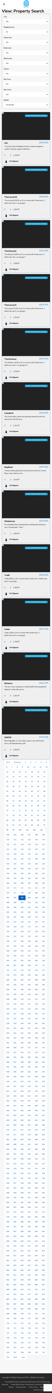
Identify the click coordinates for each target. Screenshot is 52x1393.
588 (36, 1222)
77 (7, 815)
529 (43, 1173)
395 (29, 1067)
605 (29, 1236)
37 (20, 786)
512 (7, 1164)
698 (7, 1314)
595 (43, 1226)
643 (43, 1265)
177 (14, 893)
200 (7, 912)
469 (43, 1125)
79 (20, 815)
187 (43, 898)
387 (14, 1062)
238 (22, 941)
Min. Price (7, 79)
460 (22, 1120)
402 (36, 1072)
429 (14, 1096)
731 (29, 1338)
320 (7, 1009)
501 (14, 1154)
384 (36, 1057)
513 (14, 1164)
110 (7, 839)
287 (29, 980)
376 (22, 1052)
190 (22, 902)
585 (14, 1222)
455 (29, 1115)
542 (7, 1188)
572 (7, 1212)
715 (43, 1323)
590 (7, 1226)
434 (7, 1101)
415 (43, 1081)
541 (43, 1183)
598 (22, 1231)
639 (14, 1265)
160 (22, 878)
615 (14, 1246)
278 (7, 975)
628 (22, 1256)
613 (43, 1241)
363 (14, 1043)
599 (29, 1231)
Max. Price (7, 90)
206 (7, 917)
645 (14, 1270)
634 (22, 1260)
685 (43, 1299)
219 (14, 927)
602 (7, 1236)
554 (7, 1197)
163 (43, 878)
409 (43, 1077)
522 (36, 1168)
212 (7, 922)
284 (7, 980)
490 (22, 1144)
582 (36, 1217)
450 (36, 1110)
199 (43, 907)
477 (14, 1135)
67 (32, 806)
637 (43, 1260)
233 (29, 936)
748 (22, 1352)
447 (14, 1110)
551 (29, 1193)
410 (7, 1081)
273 (14, 970)
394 (22, 1067)
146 (7, 869)
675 (14, 1294)
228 (36, 931)
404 (7, 1077)
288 (36, 980)
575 (29, 1212)
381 (14, 1057)
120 (36, 844)
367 (43, 1043)
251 (29, 951)
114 (36, 839)
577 (43, 1212)
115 (43, 839)
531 (14, 1178)
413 (29, 1081)
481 (43, 1135)
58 (20, 801)
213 (14, 922)
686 (7, 1304)
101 (27, 830)
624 (36, 1251)
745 (43, 1347)
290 (7, 985)
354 (36, 1033)
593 (29, 1226)
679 (43, 1294)
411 (14, 1081)
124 (22, 849)
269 (29, 965)
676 (22, 1294)
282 (36, 975)
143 (29, 864)
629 (29, 1256)
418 (22, 1086)
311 (29, 999)
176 (7, 893)
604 (22, 1236)
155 (29, 873)
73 (26, 810)
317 (29, 1004)
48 (44, 791)
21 (7, 777)
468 (36, 1125)
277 (43, 970)
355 (43, 1033)
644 (7, 1270)
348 (36, 1028)
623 (29, 1251)
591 (14, 1226)
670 (22, 1289)
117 (14, 844)
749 (29, 1352)
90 (44, 820)
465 (14, 1125)
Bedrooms (7, 48)
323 (29, 1009)
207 (14, 917)
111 (14, 839)
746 (7, 1352)
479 (29, 1135)
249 (14, 951)
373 (43, 1048)
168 (36, 883)
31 (26, 781)
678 (36, 1294)
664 (22, 1285)
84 (7, 820)
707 (29, 1318)
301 (43, 989)
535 (43, 1178)
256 (22, 956)
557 (29, 1197)
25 (32, 777)
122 (7, 849)
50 (13, 796)
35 (7, 786)
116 (7, 844)
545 (29, 1188)
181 (43, 893)
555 (14, 1197)
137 (29, 859)
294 (36, 985)
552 (36, 1193)
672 (36, 1289)
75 (38, 810)
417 (14, 1086)
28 (7, 781)
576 (36, 1212)
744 (36, 1347)
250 (22, 951)
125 (29, 849)
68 (38, 806)
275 (29, 970)
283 (43, 975)
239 (29, 941)
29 (13, 781)
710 (7, 1323)
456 (36, 1115)
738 (36, 1343)
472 (22, 1130)
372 (36, 1048)
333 (14, 1018)
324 (36, 1009)
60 (32, 801)
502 (22, 1154)
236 (7, 941)
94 (26, 825)
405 (14, 1077)
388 (22, 1062)
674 (7, 1294)
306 (36, 994)
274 (22, 970)
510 (36, 1159)
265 (43, 960)
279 (14, 975)
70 (7, 810)
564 (36, 1202)
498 (36, 1149)
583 (43, 1217)
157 (43, 873)
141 (14, 864)
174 (36, 888)
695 (29, 1309)
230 (7, 936)
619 (43, 1246)
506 (7, 1159)
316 (22, 1004)
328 (22, 1014)
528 (36, 1173)
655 (43, 1275)
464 (7, 1125)
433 (43, 1096)
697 (43, 1309)
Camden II (8, 413)
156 (36, 873)
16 (20, 772)
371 (29, 1048)
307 (43, 994)
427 (43, 1091)
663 (14, 1285)
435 (14, 1101)
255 (14, 956)
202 (22, 912)
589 (43, 1222)
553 (43, 1193)
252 (36, 951)
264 (36, 960)
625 (43, 1251)
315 (14, 1004)
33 (38, 781)
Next (15, 1357)
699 (14, 1314)
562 (22, 1202)
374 (7, 1052)
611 (29, 1241)
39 (32, 786)
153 (14, 873)
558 (36, 1197)
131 (29, 854)
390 (36, 1062)
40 (38, 786)
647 (29, 1270)
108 (36, 835)
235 (43, 936)
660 (36, 1280)
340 (22, 1023)
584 (7, 1222)
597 (14, 1231)
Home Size (8, 38)
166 (22, 883)
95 (32, 825)
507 (14, 1159)
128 (7, 854)
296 (7, 989)
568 (22, 1207)
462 (36, 1120)
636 (36, 1260)
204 (36, 912)
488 (7, 1144)
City (5, 17)
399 (14, 1072)
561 (14, 1202)
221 (29, 927)
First (8, 762)
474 (36, 1130)
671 (29, 1289)
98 (7, 830)
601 (43, 1231)
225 (14, 931)
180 (36, 893)
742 (22, 1347)
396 (36, 1067)
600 (36, 1231)
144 (36, 864)
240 (36, 941)
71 (13, 810)
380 (7, 1057)
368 (7, 1048)
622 (22, 1251)
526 (22, 1173)
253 (43, 951)
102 (34, 830)
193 (43, 902)
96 (38, 825)
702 (36, 1314)
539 (29, 1183)
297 (14, 989)
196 (22, 907)
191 (29, 902)
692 (7, 1309)
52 (26, 796)
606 (36, 1236)
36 (13, 786)
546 (36, 1188)
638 (7, 1265)
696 (36, 1309)
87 (26, 820)
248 (7, 951)
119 (29, 844)
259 (43, 956)
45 (26, 791)
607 (43, 1236)
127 (43, 849)
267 (14, 965)
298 (22, 989)
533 (29, 1178)
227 (29, 931)
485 (29, 1139)
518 (7, 1168)
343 (43, 1023)
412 (22, 1081)
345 (14, 1028)
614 (7, 1246)
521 (29, 1168)
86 (20, 820)
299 (29, 989)
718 (22, 1328)
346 (22, 1028)
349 (43, 1028)
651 (14, 1275)
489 (14, 1144)
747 (14, 1352)
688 (22, 1304)
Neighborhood (9, 27)
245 (29, 946)
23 (20, 777)
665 (29, 1285)
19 (38, 772)
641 (29, 1265)
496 (22, 1149)
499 (43, 1149)
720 (36, 1328)
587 (29, 1222)
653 (29, 1275)
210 (36, 917)
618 (36, 1246)
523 (43, 1168)
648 (36, 1270)
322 (22, 1009)
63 (7, 806)
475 (43, 1130)
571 (43, 1207)
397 (43, 1067)
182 (7, 898)
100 (20, 830)
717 (14, 1328)
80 (26, 815)
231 (14, 936)
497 (29, 1149)
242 (7, 946)
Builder (6, 100)
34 (44, 781)
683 (29, 1299)
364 (22, 1043)
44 (20, 791)
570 (36, 1207)
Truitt (7, 575)
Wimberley (9, 521)
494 (7, 1149)
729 (14, 1338)
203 (29, 912)
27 (44, 777)
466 (22, 1125)
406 (22, 1077)
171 (14, 888)
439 (43, 1101)
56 (7, 801)
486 (36, 1139)
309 (14, 999)
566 (7, 1207)
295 (43, 985)
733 (43, 1338)
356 (7, 1038)
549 (14, 1193)
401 (29, 1072)
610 (22, 1241)
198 (36, 907)
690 (36, 1304)
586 (22, 1222)
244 (22, 946)
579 (14, 1217)
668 (7, 1289)
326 (7, 1014)
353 (29, 1033)
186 (36, 898)
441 (14, 1106)
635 (29, 1260)
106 (22, 835)
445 (43, 1106)
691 (43, 1304)
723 (14, 1333)
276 (36, 970)
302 (7, 994)
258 (36, 956)
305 (29, 994)
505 (43, 1154)
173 (29, 888)
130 (22, 854)
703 (43, 1314)
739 (43, 1343)
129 (14, 854)
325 (43, 1009)
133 (43, 854)
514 (22, 1164)
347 (29, 1028)
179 (29, 893)
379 (43, 1052)
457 (43, 1115)
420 (36, 1086)
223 (43, 927)
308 (7, 999)
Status (6, 69)
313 (43, 999)
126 (36, 849)
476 (7, 1135)
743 (29, 1347)
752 (7, 1357)
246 (36, 946)
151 (43, 869)
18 (32, 772)
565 (43, 1202)
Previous (17, 762)
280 (22, 975)
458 (7, 1120)
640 (22, 1265)
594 (36, 1226)
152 (7, 873)
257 (29, 956)
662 (7, 1285)
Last (23, 1357)
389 (29, 1062)
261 (14, 960)
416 (7, 1086)
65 (20, 806)
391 (43, 1062)
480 (36, 1135)
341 (29, 1023)
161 (29, 878)
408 (36, 1077)
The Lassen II (10, 305)
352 (22, 1033)
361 (43, 1038)
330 (36, 1014)
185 (29, 898)
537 (14, 1183)
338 (7, 1023)
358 (22, 1038)
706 (22, 1318)
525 (14, 1173)
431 (29, 1096)
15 (13, 772)
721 (43, 1328)
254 (7, 956)
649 (43, 1270)
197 (29, 907)
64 (13, 806)
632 (7, 1260)
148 (22, 869)
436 (22, 1101)
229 (43, 931)
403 (43, 1072)
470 (7, 1130)
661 (43, 1280)
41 (44, 786)
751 (43, 1352)
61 (38, 801)
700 (22, 1314)
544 (22, 1188)
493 (43, 1144)
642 (36, 1265)
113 (29, 839)
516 (36, 1164)
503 (29, 1154)
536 (7, 1183)
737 (29, 1343)
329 (29, 1014)
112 (22, 839)
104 (7, 835)
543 (14, 1188)
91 (7, 825)
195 (14, 907)
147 (14, 869)
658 (22, 1280)
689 (29, 1304)
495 (14, 1149)
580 (22, 1217)
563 (29, 1202)
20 (44, 772)
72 (20, 810)
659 (29, 1280)
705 (14, 1318)
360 (36, 1038)
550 (22, 1193)
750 (36, 1352)
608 (7, 1241)
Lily (6, 143)
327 (14, 1014)
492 (36, 1144)
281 (29, 975)
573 (14, 1212)
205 (43, 912)
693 (14, 1309)
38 (26, 786)
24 (26, 777)
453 (14, 1115)
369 (14, 1048)
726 (36, 1333)
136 (22, 859)
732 (36, 1338)
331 (43, 1014)
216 (36, 922)
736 (22, 1343)
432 (36, 1096)
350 (7, 1033)
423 (14, 1091)
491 (29, 1144)
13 (47, 767)
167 (29, 883)
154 (22, 873)
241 (43, 941)
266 (7, 965)
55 (44, 796)
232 (22, 936)
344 (7, 1028)
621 (14, 1251)
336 (36, 1018)
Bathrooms (8, 58)
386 (7, 1062)
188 (7, 902)
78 (13, 815)
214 (22, 922)
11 (34, 767)
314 (7, 1004)
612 (36, 1241)
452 (7, 1115)
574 (22, 1212)
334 (22, 1018)
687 (14, 1304)
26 (38, 777)
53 (32, 796)
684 (36, 1299)
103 (41, 830)
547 (43, 1188)
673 (43, 1289)
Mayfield (8, 467)
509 (29, 1159)
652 (22, 1275)
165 (14, 883)
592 (22, 1226)
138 (36, 859)
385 (43, 1057)
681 (14, 1299)
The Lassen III (10, 197)
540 (36, 1183)
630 (36, 1256)
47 (38, 791)
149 (29, 869)
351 (14, 1033)
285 (14, 980)
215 (29, 922)
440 (7, 1106)
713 (29, 1323)
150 (36, 869)
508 (22, 1159)
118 (22, 844)
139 (43, 859)
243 (14, 946)
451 (43, 1110)
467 (29, 1125)
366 (36, 1043)
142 (22, 864)
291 (14, 985)
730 (22, 1338)
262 (22, 960)
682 (22, 1299)
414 (36, 1081)
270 (36, 965)
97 (44, 825)
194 (7, 907)
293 (29, 985)
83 (44, 815)
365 (29, 1043)
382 (22, 1057)
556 (22, 1197)
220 (22, 927)
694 (22, 1309)
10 (28, 767)
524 (7, 1173)
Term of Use (33, 1387)
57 (13, 801)
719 (29, 1328)
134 (7, 859)
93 (20, 825)
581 (29, 1217)
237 (14, 941)
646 (22, 1270)
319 (43, 1004)
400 (22, 1072)
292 (22, 985)
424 (22, 1091)
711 (14, 1323)
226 (22, 931)
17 (26, 772)
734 (7, 1343)
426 (36, 1091)
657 (14, 1280)
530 (7, 1178)
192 (36, 902)
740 (7, 1347)
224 (7, 931)
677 (29, 1294)
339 (14, 1023)
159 (14, 878)
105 (14, 835)
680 (7, 1299)
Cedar (7, 629)
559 (43, 1197)
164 (7, 883)
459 (14, 1120)
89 (38, 820)
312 (36, 999)
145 (43, 864)
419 (29, 1086)
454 (22, 1115)
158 (7, 878)
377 (29, 1052)
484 (22, 1139)
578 (7, 1217)
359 (29, 1038)
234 (36, 936)
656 (7, 1280)
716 (7, 1328)
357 (14, 1038)
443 (29, 1106)
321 (14, 1009)
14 (7, 772)
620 (7, 1251)
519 (14, 1168)
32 (32, 781)
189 (14, 902)
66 (26, 806)
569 (29, 1207)
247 (43, 946)
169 (43, 883)
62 (44, 801)
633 (14, 1260)
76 (44, 810)
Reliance (8, 683)
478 (22, 1135)
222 (36, 927)
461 (29, 1120)
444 (36, 1106)
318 (36, 1004)
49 (7, 796)
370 (22, 1048)
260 (7, 960)
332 (7, 1018)
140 (7, 864)
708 (36, 1318)
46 (32, 791)
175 (43, 888)
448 (22, 1110)
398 (7, 1072)
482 (7, 1139)
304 (22, 994)
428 (7, 1096)
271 (43, 965)
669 (14, 1289)
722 (7, 1333)
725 (29, 1333)
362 (7, 1043)
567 (14, 1207)
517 (43, 1164)
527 (29, 1173)
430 (22, 1096)
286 (22, 980)
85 (13, 820)
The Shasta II (10, 251)
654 (36, 1275)
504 (36, 1154)
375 (14, 1052)
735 (14, 1343)
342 (36, 1023)
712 (22, 1323)
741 (14, 1347)
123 (14, 849)
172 (22, 888)
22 (13, 777)
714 (36, 1323)
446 (7, 1110)
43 (13, 791)
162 (36, 878)
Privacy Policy (21, 1387)
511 (43, 1159)
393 (14, 1067)
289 (43, 980)
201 (14, 912)
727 (43, 1333)
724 (22, 1333)
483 (14, 1139)
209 (29, 917)
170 (7, 888)
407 (29, 1077)
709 (43, 1318)
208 (22, 917)
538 (22, 1183)
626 (7, 1256)
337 (43, 1018)
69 (44, 806)
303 (14, 994)
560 (7, 1202)
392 (7, 1067)
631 (43, 1256)
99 (13, 830)
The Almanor (10, 359)
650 (7, 1275)
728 (7, 1338)
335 (29, 1018)
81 (32, 815)
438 (36, 1101)
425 (29, 1091)
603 (14, 1236)
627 (14, 1256)
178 (22, 893)
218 (7, 927)
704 (7, 1318)
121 (43, 844)
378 (36, 1052)
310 (22, 999)
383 (29, 1057)
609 (14, 1241)
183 (14, 898)
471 (14, 1130)
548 (7, 1193)
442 (22, 1106)
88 (32, 820)
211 (43, 917)
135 (14, 859)
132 (36, 854)
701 (29, 1314)
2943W (7, 737)
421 (43, 1086)
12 (40, 767)
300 (36, 989)
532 (22, 1178)
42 (7, 791)
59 (26, 801)
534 (36, 1178)
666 (36, 1285)
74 (32, 810)
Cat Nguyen (14, 161)
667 (43, 1285)
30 (20, 781)
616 (22, 1246)
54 (38, 796)
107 (29, 835)
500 (7, 1154)
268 (22, 965)
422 (7, 1091)
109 (43, 835)
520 (22, 1168)
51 (20, 796)
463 (43, 1120)
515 (29, 1164)
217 (43, 922)
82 (38, 815)
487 (43, 1139)
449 (29, 1110)
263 (29, 960)
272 (7, 970)
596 (7, 1231)
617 (29, 1246)
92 (13, 825)
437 (29, 1101)
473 (29, 1130)
